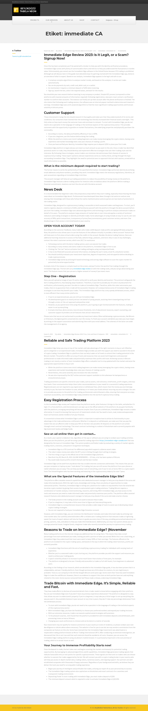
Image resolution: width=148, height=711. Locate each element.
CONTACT (95, 20)
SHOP (82, 20)
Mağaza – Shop (112, 20)
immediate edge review (81, 269)
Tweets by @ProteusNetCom (21, 56)
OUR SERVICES (52, 20)
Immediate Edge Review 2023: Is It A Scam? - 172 (80, 51)
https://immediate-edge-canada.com (113, 440)
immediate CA (110, 51)
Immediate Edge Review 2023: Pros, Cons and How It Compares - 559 (86, 334)
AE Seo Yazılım (16, 708)
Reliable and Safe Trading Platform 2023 (77, 340)
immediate (101, 51)
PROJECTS (34, 20)
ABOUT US (68, 20)
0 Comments (122, 51)
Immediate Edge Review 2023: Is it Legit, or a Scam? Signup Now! (86, 56)
